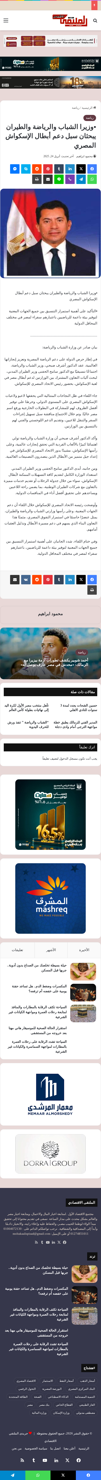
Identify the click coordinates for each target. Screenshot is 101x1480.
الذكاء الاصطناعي (58, 1396)
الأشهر (51, 950)
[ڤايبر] (70, 179)
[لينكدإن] (70, 169)
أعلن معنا (69, 1448)
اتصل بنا (55, 1448)
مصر (30, 1404)
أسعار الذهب (87, 1380)
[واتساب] (92, 179)
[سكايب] (26, 169)
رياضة (75, 107)
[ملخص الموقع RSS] (36, 1242)
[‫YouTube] (47, 1242)
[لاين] (59, 179)
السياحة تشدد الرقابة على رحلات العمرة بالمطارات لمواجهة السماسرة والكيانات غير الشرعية (37, 1046)
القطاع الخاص (64, 1404)
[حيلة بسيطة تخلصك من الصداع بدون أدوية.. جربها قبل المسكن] (83, 971)
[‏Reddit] (37, 169)
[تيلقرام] (81, 179)
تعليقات (17, 950)
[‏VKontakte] (26, 579)
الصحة (37, 1396)
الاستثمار (47, 1380)
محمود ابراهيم (84, 156)
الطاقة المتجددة (18, 1396)
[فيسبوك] (92, 169)
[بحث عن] (95, 22)
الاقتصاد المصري (26, 1380)
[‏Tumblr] (59, 169)
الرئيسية (87, 107)
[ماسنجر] (14, 169)
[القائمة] (6, 22)
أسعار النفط (66, 1380)
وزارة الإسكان (61, 1412)
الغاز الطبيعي (87, 1404)
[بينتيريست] (48, 169)
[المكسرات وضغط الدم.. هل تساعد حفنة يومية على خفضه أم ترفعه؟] (83, 992)
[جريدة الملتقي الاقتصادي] (70, 20)
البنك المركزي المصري (81, 1388)
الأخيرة (84, 950)
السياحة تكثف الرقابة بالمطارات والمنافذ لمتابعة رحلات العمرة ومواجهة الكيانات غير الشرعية (38, 1012)
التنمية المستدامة (85, 1396)
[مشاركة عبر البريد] (48, 179)
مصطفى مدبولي (85, 1412)
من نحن (17, 1448)
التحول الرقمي (27, 1388)
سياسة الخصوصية (36, 1448)
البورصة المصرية (52, 1388)
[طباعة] (37, 179)
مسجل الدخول (68, 758)
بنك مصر (44, 1404)
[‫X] (81, 169)
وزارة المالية (39, 1412)
